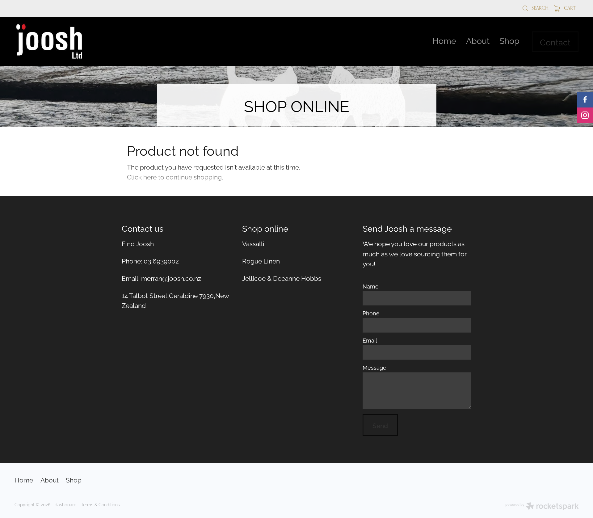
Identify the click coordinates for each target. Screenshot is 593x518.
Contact (555, 41)
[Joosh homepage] (71, 41)
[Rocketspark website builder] (542, 507)
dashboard (66, 504)
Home (444, 40)
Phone (371, 313)
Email (370, 340)
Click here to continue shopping (174, 176)
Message (374, 367)
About (478, 40)
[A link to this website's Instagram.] (585, 115)
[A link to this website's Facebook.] (585, 99)
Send (380, 425)
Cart (569, 8)
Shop (509, 40)
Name (371, 286)
